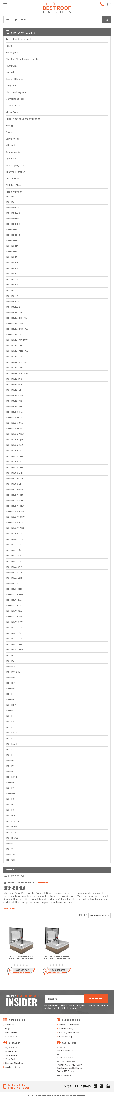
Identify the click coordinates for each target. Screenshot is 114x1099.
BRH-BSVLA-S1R (14, 356)
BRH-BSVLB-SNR (14, 406)
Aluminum (11, 65)
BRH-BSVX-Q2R (14, 577)
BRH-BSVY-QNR (14, 644)
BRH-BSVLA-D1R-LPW (16, 317)
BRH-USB (10, 859)
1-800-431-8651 (65, 1050)
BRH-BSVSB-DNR (14, 467)
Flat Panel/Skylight (16, 92)
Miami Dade (12, 112)
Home (11, 882)
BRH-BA (10, 196)
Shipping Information (69, 1032)
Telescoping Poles (15, 165)
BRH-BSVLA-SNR (14, 367)
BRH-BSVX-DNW (14, 566)
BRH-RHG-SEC (13, 832)
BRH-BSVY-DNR (14, 616)
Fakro (9, 45)
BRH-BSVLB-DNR (14, 384)
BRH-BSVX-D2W (14, 555)
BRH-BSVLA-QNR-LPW (17, 351)
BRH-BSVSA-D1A (14, 411)
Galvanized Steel (15, 99)
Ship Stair (11, 145)
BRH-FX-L (11, 738)
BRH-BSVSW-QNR (15, 528)
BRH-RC (10, 804)
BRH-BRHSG (12, 290)
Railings (10, 125)
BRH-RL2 (10, 843)
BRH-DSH (10, 677)
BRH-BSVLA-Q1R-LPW (17, 340)
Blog (7, 1028)
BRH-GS (10, 749)
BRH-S (9, 848)
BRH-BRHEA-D (13, 207)
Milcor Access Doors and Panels (23, 118)
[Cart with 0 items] (108, 4)
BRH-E (9, 694)
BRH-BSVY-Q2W (14, 638)
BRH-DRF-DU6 (13, 671)
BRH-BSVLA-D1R (14, 312)
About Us (10, 1024)
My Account (11, 1047)
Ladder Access (14, 105)
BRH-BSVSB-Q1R (14, 472)
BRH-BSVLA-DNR (14, 323)
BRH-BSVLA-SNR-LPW (17, 373)
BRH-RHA (10, 815)
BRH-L (9, 754)
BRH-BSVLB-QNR (14, 395)
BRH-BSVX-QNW (14, 594)
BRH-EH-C (11, 705)
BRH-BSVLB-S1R (14, 400)
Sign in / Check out (14, 1063)
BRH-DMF (10, 666)
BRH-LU (10, 760)
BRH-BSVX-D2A (14, 544)
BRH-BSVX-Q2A (14, 572)
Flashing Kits (12, 52)
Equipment (12, 85)
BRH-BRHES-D (13, 229)
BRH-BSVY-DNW (14, 622)
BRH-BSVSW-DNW (15, 517)
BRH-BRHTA (12, 295)
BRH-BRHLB (11, 257)
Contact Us (11, 1036)
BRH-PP (10, 788)
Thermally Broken (15, 172)
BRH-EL (9, 710)
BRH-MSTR (11, 776)
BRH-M (9, 771)
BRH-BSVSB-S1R (14, 483)
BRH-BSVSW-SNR (15, 539)
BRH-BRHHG (12, 246)
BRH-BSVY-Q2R (14, 633)
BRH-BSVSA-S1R (14, 450)
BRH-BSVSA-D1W (14, 423)
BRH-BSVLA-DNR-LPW (17, 329)
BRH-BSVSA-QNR (14, 445)
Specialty (11, 158)
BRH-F (9, 716)
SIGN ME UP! (96, 998)
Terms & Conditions (69, 1024)
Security (10, 132)
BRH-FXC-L (11, 743)
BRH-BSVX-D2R (13, 550)
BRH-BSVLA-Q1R (14, 334)
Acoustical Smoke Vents (19, 39)
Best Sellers (11, 1032)
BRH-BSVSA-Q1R (14, 439)
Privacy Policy (65, 1036)
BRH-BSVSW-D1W (15, 505)
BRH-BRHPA (12, 262)
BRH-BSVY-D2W (14, 611)
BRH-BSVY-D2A (14, 600)
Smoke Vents (13, 152)
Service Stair (12, 138)
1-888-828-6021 (65, 1057)
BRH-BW (10, 655)
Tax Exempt (11, 1055)
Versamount (12, 178)
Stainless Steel (13, 185)
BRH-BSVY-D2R (13, 605)
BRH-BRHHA (12, 240)
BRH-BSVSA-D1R (14, 417)
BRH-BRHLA (12, 251)
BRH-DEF (10, 660)
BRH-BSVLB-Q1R (14, 389)
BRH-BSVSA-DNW (15, 434)
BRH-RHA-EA (12, 821)
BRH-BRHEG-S (13, 223)
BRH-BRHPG (12, 273)
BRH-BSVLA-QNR (14, 345)
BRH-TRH (10, 854)
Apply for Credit (13, 1066)
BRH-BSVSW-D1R (14, 500)
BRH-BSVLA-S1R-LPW (16, 362)
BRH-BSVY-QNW (14, 649)
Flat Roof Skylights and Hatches (23, 59)
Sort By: (83, 915)
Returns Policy (66, 1028)
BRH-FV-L (11, 721)
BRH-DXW (11, 688)
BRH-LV (10, 765)
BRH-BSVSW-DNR (15, 511)
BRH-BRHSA (12, 279)
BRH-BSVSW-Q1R (14, 522)
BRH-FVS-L (11, 732)
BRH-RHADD (12, 826)
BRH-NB (10, 782)
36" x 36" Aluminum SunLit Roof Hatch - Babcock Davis (21, 957)
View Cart (10, 1059)
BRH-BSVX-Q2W (14, 583)
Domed (10, 72)
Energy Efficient (14, 79)
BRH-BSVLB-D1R (14, 378)
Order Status (11, 1051)
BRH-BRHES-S (13, 235)
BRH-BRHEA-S (13, 212)
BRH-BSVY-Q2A (14, 627)
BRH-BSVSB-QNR (14, 478)
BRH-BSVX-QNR (14, 588)
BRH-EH (10, 699)
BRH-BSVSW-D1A (14, 494)
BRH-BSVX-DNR (14, 561)
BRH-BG (10, 201)
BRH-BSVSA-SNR (14, 456)
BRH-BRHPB (12, 268)
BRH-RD (10, 810)
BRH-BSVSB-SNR (14, 489)
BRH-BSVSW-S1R (14, 533)
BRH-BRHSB (12, 284)
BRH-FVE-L (11, 727)
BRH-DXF (10, 682)
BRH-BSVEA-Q (13, 306)
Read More (10, 908)
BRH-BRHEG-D (13, 218)
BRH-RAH (10, 793)
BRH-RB (10, 799)
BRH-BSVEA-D (13, 301)
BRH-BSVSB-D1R (14, 461)
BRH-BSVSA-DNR (14, 428)
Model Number (14, 191)
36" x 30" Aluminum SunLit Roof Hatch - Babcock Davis (57, 957)
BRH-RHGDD (12, 837)
